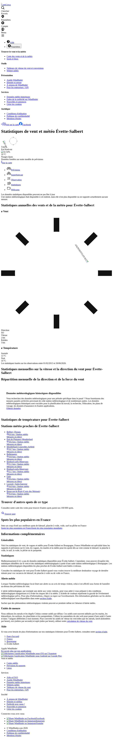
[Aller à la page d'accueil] (1, 2)
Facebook (26, 124)
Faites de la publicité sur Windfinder (22, 99)
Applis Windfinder (15, 80)
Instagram (40, 721)
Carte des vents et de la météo (19, 56)
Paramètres (15, 47)
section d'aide (46, 598)
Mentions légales (14, 118)
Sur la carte (7, 163)
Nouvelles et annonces (16, 102)
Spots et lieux (12, 59)
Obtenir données (13, 408)
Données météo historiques (18, 97)
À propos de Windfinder (17, 85)
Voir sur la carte (12, 124)
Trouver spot (9, 514)
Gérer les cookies (14, 104)
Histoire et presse (14, 82)
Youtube (39, 723)
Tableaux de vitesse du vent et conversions (25, 68)
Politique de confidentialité (18, 116)
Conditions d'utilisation (17, 113)
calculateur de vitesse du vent (79, 621)
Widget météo (13, 70)
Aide (12, 42)
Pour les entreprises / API (18, 87)
